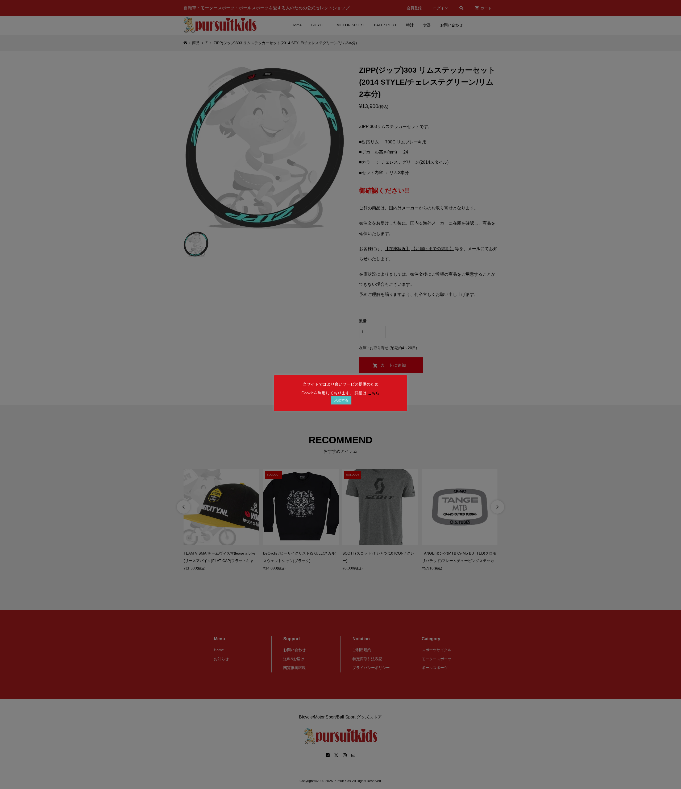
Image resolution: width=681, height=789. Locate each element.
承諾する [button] (341, 400)
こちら (374, 393)
